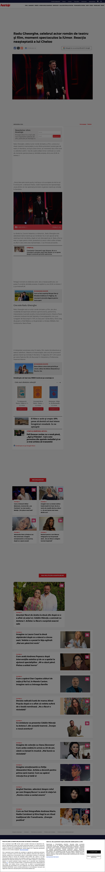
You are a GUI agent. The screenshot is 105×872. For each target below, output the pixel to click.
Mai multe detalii (24, 849)
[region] (52, 855)
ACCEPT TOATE (93, 851)
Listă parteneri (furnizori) (52, 857)
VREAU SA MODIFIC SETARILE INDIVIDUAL (94, 857)
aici (7, 862)
